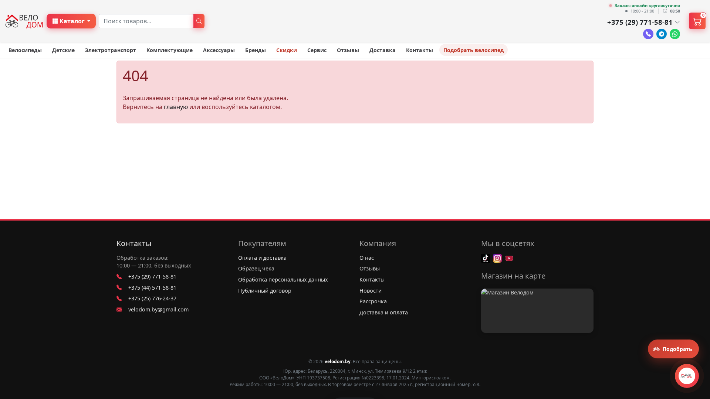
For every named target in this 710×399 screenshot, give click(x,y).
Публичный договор (264, 290)
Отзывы (348, 50)
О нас (366, 257)
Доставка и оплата (383, 312)
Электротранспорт (110, 50)
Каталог (72, 21)
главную (176, 107)
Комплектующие (169, 50)
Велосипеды (25, 50)
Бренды (255, 50)
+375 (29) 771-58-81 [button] (640, 22)
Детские (63, 50)
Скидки (286, 50)
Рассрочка (373, 301)
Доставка (382, 50)
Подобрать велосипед (473, 50)
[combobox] (146, 21)
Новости (370, 290)
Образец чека (256, 268)
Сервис (317, 50)
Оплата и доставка (262, 257)
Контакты (419, 50)
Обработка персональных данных (283, 279)
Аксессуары (219, 50)
